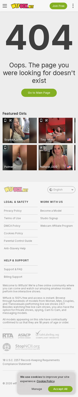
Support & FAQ (13, 269)
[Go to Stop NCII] (28, 347)
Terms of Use (12, 218)
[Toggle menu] (5, 6)
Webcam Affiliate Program (56, 225)
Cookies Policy (13, 233)
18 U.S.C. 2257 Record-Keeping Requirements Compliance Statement (31, 362)
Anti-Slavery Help (15, 248)
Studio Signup (49, 218)
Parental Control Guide (18, 240)
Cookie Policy (45, 381)
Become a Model (51, 210)
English (58, 189)
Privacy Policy (13, 210)
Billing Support (13, 276)
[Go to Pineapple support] (7, 347)
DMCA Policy (12, 225)
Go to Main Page (39, 92)
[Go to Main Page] (24, 5)
